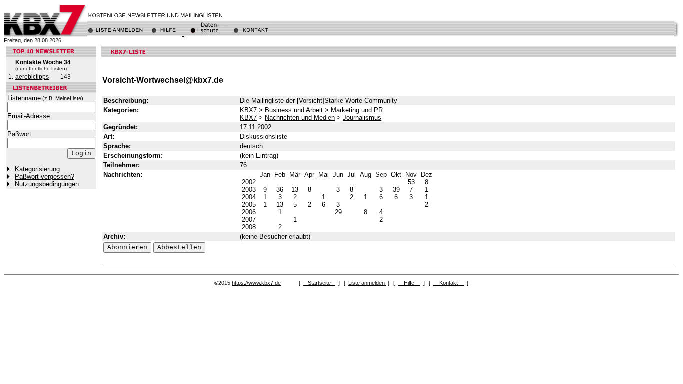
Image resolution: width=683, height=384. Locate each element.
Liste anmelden (367, 283)
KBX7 (248, 110)
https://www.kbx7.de (256, 283)
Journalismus (362, 118)
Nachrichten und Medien (300, 118)
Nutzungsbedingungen (47, 184)
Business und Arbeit (294, 110)
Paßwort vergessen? (44, 176)
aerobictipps (32, 77)
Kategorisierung (37, 169)
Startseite (320, 283)
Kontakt (449, 283)
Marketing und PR (357, 110)
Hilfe (409, 283)
